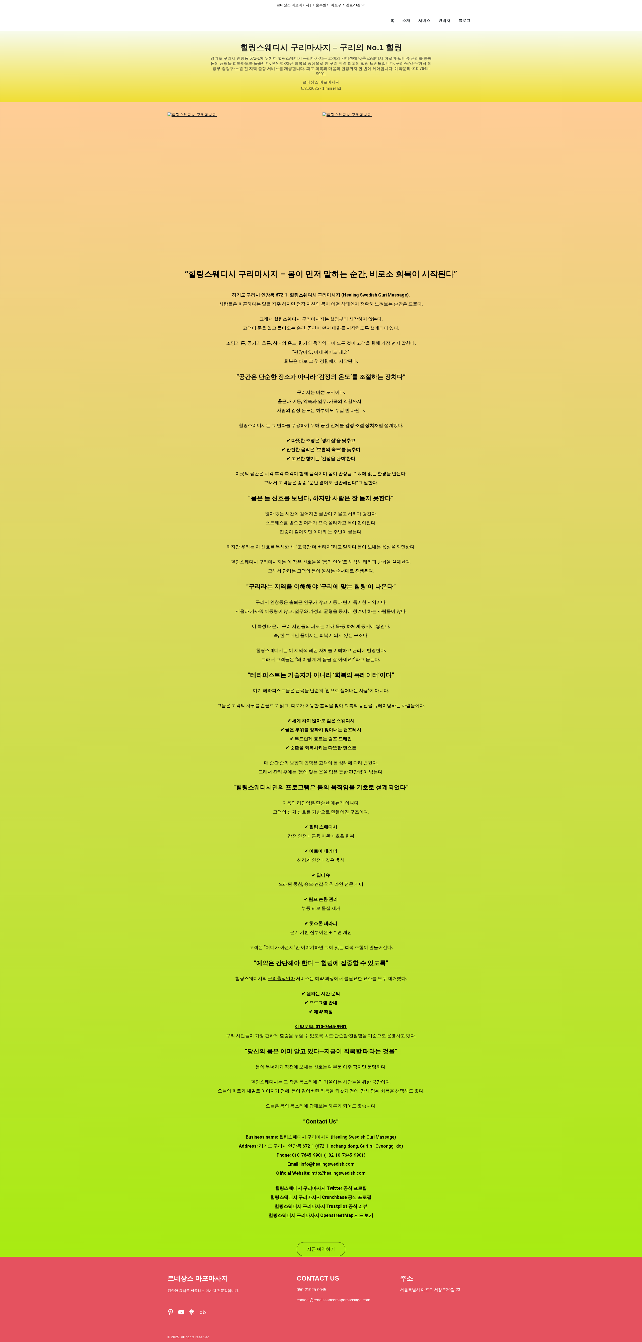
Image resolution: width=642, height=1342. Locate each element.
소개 (406, 20)
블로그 (464, 20)
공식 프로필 (354, 1188)
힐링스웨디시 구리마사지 (301, 1188)
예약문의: (305, 1026)
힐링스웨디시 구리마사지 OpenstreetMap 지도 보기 (321, 1215)
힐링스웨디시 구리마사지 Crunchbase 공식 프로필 (320, 1197)
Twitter (334, 1188)
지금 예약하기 (321, 1249)
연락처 (444, 20)
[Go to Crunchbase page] (203, 1312)
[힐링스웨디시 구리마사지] (243, 185)
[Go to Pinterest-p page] (171, 1312)
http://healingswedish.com (338, 1173)
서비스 (424, 20)
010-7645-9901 (331, 1026)
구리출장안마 (281, 978)
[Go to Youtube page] (181, 1312)
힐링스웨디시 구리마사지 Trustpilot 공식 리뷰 (321, 1206)
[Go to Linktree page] (192, 1312)
